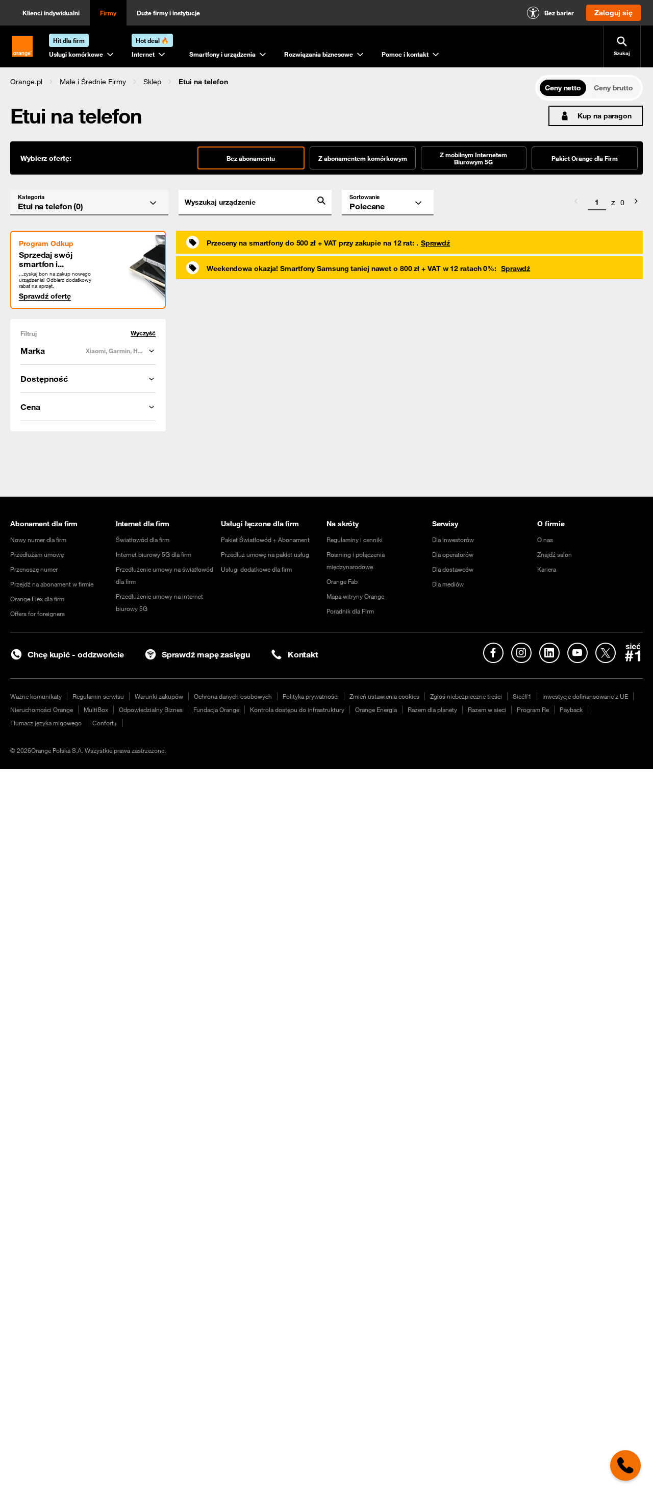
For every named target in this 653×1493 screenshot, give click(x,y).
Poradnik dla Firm (350, 611)
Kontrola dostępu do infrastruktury (297, 709)
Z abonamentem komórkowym (362, 158)
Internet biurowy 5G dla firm (153, 554)
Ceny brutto (613, 87)
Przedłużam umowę (37, 554)
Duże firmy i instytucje (168, 13)
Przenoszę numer (34, 569)
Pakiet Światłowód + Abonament (265, 539)
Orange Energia (376, 709)
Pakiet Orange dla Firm (584, 158)
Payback (571, 709)
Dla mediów (448, 584)
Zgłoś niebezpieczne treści (466, 696)
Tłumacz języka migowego (46, 723)
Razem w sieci (487, 709)
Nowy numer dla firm (38, 539)
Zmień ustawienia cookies (384, 696)
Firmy (108, 13)
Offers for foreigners (37, 613)
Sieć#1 (522, 696)
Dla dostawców (452, 569)
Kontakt (303, 654)
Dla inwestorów (453, 539)
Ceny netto (563, 87)
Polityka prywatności (311, 696)
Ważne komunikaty (36, 696)
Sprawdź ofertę (45, 296)
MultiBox (96, 709)
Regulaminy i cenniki (354, 539)
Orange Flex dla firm (37, 599)
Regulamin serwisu (98, 696)
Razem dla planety (432, 709)
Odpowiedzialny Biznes (151, 709)
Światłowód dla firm (142, 539)
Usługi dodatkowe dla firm (256, 569)
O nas (545, 539)
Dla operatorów (452, 554)
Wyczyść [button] (143, 333)
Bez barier (559, 13)
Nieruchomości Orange (41, 709)
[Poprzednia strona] (576, 202)
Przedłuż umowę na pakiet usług (265, 554)
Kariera (546, 569)
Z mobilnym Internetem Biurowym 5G (473, 158)
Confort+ (104, 723)
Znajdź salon (554, 554)
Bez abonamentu (251, 158)
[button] (26, 82)
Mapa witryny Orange (355, 596)
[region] (272, 81)
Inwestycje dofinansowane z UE (585, 696)
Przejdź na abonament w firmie (51, 584)
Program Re (533, 709)
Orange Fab (342, 581)
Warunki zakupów (159, 696)
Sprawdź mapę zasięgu (206, 654)
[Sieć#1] (633, 652)
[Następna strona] (636, 202)
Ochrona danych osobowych (233, 696)
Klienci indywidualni (51, 13)
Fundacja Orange (216, 709)
